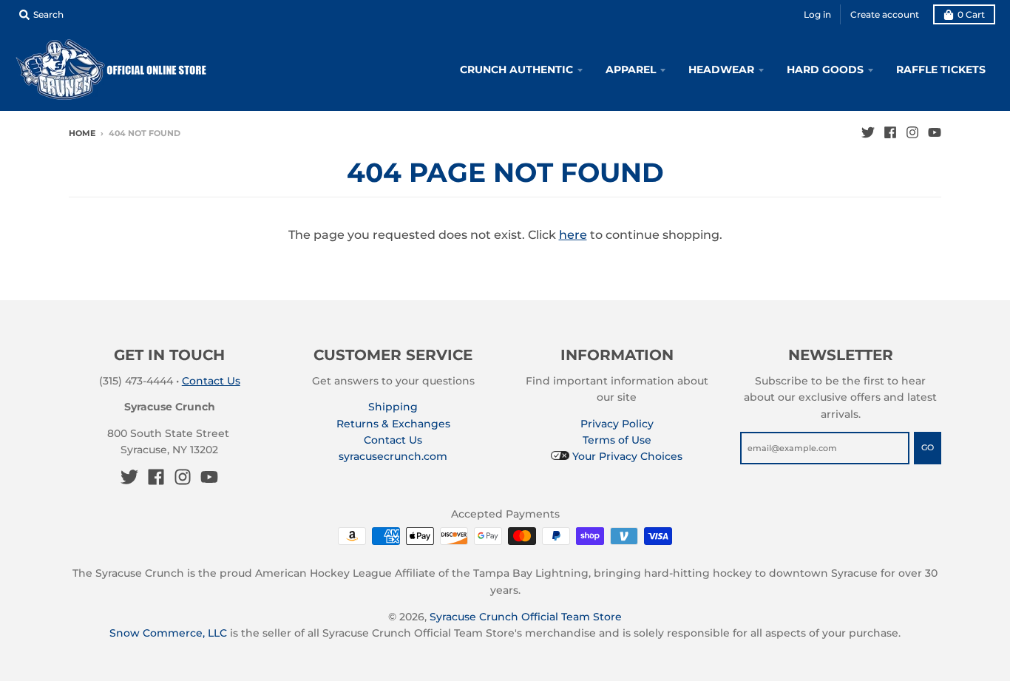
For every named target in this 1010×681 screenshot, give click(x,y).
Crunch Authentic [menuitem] (516, 69)
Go (927, 447)
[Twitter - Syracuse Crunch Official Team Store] (868, 132)
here (573, 235)
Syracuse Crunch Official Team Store (526, 616)
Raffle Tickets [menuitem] (941, 69)
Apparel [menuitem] (631, 69)
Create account (884, 14)
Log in (817, 14)
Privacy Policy (617, 423)
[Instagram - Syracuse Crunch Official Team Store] (912, 132)
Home (82, 133)
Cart (971, 14)
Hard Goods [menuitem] (825, 69)
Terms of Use (617, 440)
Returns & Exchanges (393, 423)
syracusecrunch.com (393, 456)
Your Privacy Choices (625, 456)
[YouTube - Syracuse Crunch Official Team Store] (934, 132)
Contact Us (211, 380)
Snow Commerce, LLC (168, 633)
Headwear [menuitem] (721, 69)
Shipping (393, 406)
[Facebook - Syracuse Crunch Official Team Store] (890, 132)
